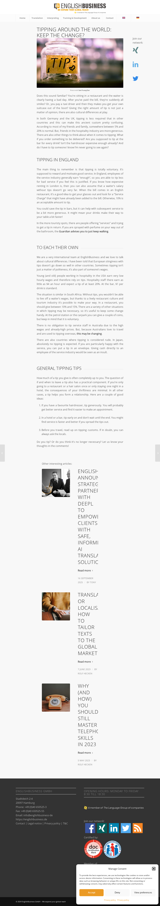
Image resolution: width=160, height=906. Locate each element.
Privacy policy (110, 900)
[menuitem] (22, 18)
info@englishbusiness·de (38, 815)
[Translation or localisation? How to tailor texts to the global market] (56, 606)
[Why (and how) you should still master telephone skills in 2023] (56, 698)
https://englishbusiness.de (31, 819)
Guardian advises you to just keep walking (83, 231)
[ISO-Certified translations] (2, 453)
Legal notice (35, 823)
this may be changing (89, 333)
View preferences (143, 892)
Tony (93, 582)
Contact (20, 823)
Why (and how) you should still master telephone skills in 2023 (92, 715)
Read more (84, 570)
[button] (153, 868)
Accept (91, 892)
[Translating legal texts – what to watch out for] (157, 453)
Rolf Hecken (85, 673)
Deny (117, 892)
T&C (65, 823)
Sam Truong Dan (84, 90)
